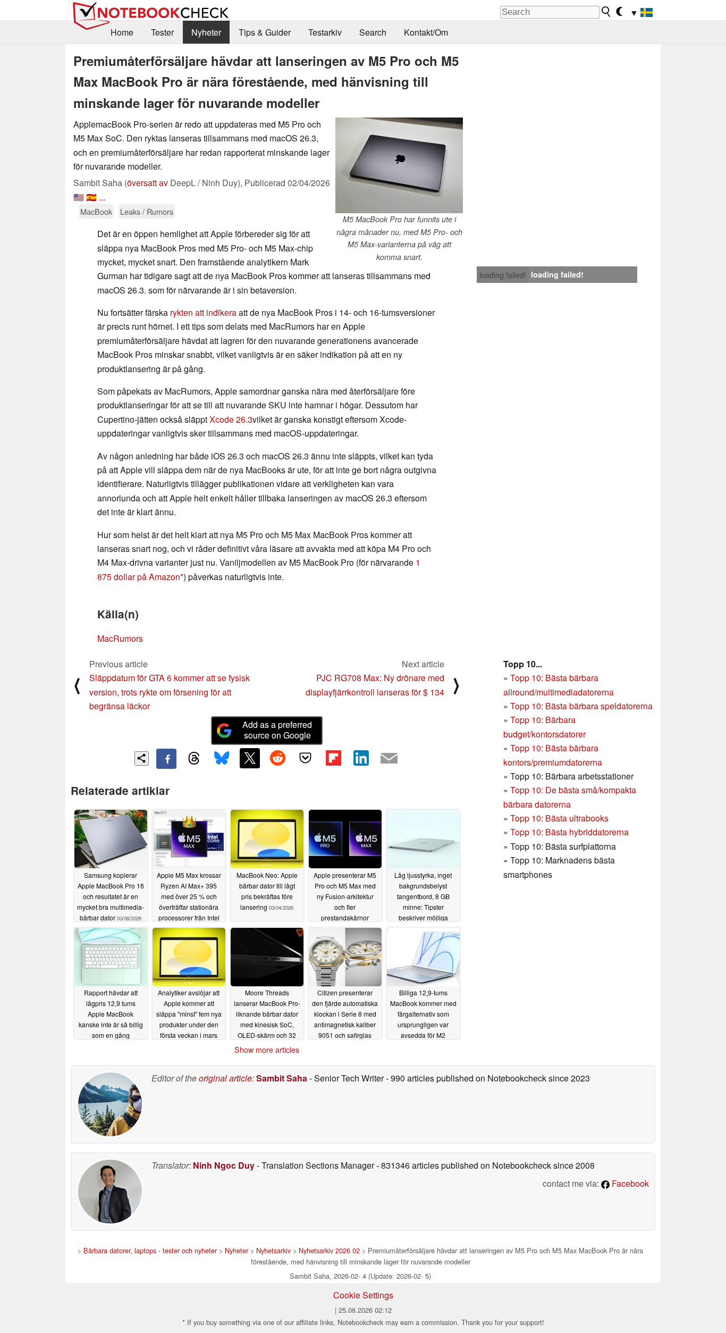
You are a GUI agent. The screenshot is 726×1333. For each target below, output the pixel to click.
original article (225, 1078)
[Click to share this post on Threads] (194, 759)
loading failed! (502, 275)
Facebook (629, 1183)
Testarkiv (325, 32)
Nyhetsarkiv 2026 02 (329, 1250)
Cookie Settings (363, 1295)
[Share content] (141, 758)
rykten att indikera (203, 312)
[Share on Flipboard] (333, 758)
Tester (162, 32)
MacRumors (120, 638)
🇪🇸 (91, 197)
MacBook (96, 211)
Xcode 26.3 (230, 419)
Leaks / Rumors (146, 211)
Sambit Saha (281, 1078)
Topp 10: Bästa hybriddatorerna (569, 832)
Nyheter (206, 32)
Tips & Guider (265, 32)
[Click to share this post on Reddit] (277, 758)
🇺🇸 (78, 197)
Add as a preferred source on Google (277, 730)
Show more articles (266, 1049)
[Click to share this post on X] (250, 758)
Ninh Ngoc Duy (224, 1165)
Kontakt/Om (426, 32)
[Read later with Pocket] (306, 758)
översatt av (147, 183)
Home (122, 32)
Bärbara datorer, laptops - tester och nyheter (150, 1250)
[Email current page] (389, 759)
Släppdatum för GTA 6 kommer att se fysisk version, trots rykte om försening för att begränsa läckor (169, 692)
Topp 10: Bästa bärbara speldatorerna (581, 706)
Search (372, 32)
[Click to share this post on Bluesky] (222, 759)
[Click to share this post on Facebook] (166, 759)
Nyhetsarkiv (273, 1250)
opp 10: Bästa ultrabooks (562, 818)
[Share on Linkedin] (361, 758)
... (102, 197)
